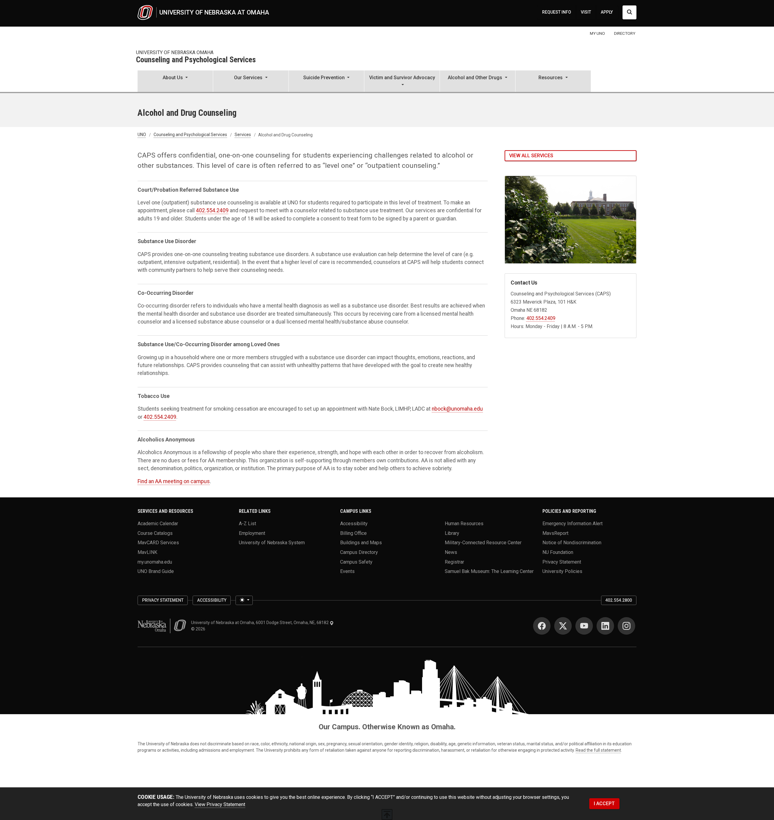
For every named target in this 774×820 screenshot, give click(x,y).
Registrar (454, 562)
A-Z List (247, 523)
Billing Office (353, 533)
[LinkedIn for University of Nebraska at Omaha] (605, 626)
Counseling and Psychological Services (196, 60)
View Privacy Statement (220, 804)
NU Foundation (557, 552)
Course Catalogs (155, 533)
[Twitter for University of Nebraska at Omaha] (563, 626)
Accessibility (354, 523)
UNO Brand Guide (156, 571)
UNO (142, 134)
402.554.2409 (212, 210)
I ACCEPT (604, 803)
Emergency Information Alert (572, 523)
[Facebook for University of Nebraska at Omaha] (542, 626)
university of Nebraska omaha (174, 52)
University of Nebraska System (272, 542)
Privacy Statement (561, 562)
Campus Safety (356, 562)
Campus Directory (359, 552)
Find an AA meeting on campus (174, 481)
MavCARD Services (158, 542)
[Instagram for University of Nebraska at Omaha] (626, 626)
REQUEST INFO (556, 12)
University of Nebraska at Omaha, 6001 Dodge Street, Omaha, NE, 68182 (260, 622)
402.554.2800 (618, 600)
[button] (175, 81)
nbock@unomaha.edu (457, 409)
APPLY (607, 12)
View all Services (531, 155)
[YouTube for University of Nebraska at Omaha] (584, 626)
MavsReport (555, 533)
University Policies (562, 571)
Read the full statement (598, 750)
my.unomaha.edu (155, 562)
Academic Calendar (158, 523)
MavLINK (147, 552)
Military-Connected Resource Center (483, 542)
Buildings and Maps (361, 542)
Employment (252, 533)
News (451, 552)
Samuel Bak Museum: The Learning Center (489, 571)
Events (347, 571)
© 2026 (199, 628)
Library (452, 533)
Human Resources (464, 523)
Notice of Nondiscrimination (571, 542)
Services (243, 134)
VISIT (586, 12)
